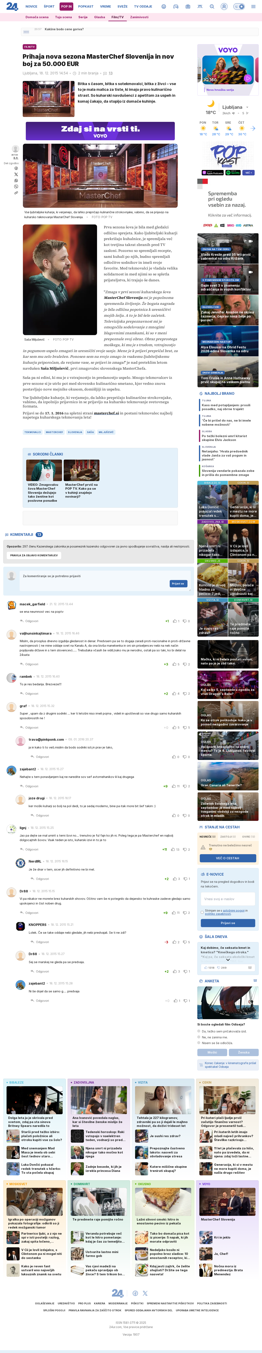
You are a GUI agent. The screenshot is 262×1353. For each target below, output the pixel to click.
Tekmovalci (32, 432)
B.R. (16, 157)
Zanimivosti (139, 17)
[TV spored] (188, 6)
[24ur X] (145, 1293)
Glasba (99, 17)
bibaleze (16, 1082)
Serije (83, 17)
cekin (206, 1082)
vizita (143, 1082)
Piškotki (137, 1303)
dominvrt (82, 1184)
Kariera (99, 1303)
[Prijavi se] (224, 6)
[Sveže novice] (26, 32)
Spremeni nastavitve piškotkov (170, 1303)
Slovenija (75, 432)
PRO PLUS (84, 1303)
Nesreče (208, 836)
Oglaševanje (44, 1303)
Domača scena (37, 17)
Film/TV (118, 17)
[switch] (239, 6)
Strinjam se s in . (226, 912)
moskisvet (18, 1184)
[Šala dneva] (249, 967)
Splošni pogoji (54, 1310)
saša (90, 432)
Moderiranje (118, 1303)
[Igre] (176, 6)
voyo (206, 1184)
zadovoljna (84, 1082)
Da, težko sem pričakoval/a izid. (224, 1031)
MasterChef (54, 432)
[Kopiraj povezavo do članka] (16, 193)
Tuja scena (63, 17)
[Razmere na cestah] (200, 6)
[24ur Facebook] (135, 1293)
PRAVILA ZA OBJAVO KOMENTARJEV (34, 555)
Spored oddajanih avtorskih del (149, 1310)
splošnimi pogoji (234, 910)
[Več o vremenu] (253, 128)
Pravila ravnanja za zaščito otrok (95, 1310)
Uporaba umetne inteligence (197, 1310)
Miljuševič (106, 432)
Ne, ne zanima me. (215, 1037)
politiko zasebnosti (218, 913)
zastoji (228, 836)
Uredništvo (66, 1303)
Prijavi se (178, 583)
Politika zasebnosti (212, 1303)
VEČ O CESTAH (227, 858)
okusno (144, 1184)
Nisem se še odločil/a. (217, 1043)
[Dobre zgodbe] (164, 6)
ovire (248, 836)
